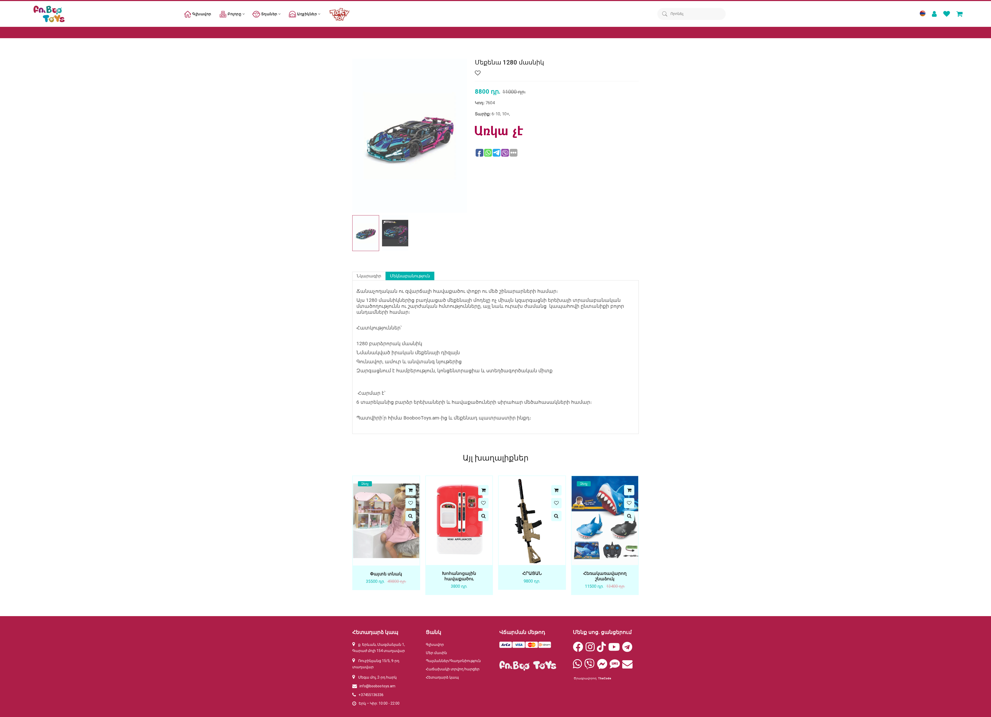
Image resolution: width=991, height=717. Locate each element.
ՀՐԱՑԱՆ (532, 573)
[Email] (627, 666)
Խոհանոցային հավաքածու (459, 576)
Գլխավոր (201, 14)
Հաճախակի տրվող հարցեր (452, 669)
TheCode (604, 678)
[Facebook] (578, 649)
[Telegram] (627, 649)
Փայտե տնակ (386, 573)
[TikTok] (601, 649)
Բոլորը (234, 14)
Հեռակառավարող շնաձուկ (605, 576)
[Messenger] (602, 666)
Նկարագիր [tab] (369, 275)
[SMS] (615, 666)
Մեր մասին (436, 653)
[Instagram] (590, 649)
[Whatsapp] (577, 666)
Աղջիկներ (307, 14)
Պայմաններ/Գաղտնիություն (453, 661)
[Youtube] (614, 649)
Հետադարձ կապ (442, 677)
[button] (461, 233)
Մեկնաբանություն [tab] (410, 275)
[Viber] (589, 666)
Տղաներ (269, 14)
